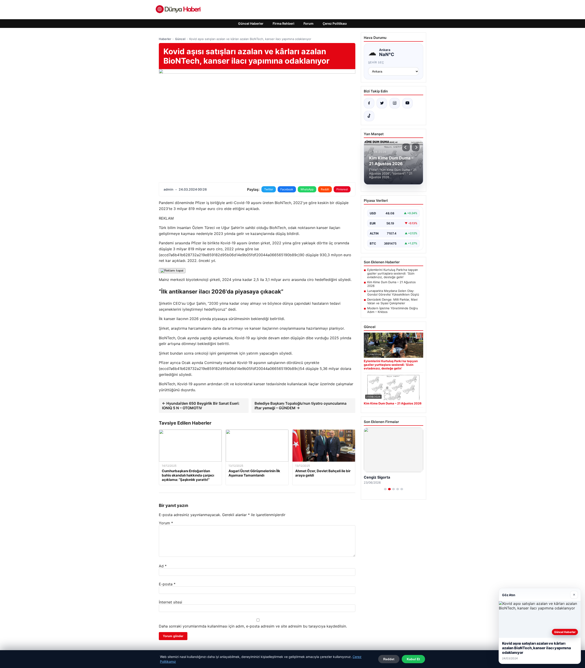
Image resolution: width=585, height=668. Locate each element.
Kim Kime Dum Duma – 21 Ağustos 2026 (391, 284)
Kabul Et (413, 659)
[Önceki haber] (406, 147)
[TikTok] (369, 116)
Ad (163, 566)
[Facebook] (369, 103)
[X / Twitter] (382, 103)
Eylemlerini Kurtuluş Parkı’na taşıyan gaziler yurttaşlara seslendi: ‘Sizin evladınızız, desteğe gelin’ (392, 273)
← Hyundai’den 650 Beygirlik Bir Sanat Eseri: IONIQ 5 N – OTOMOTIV (200, 405)
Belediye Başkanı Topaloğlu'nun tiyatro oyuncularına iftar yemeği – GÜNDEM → (300, 405)
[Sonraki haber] (416, 147)
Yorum (166, 523)
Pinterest (342, 189)
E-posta (167, 584)
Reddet (388, 659)
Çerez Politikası (335, 23)
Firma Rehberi (283, 23)
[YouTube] (407, 103)
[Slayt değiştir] (385, 489)
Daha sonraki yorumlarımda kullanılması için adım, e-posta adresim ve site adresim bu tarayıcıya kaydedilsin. (253, 626)
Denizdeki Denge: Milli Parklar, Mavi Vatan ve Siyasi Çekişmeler (392, 301)
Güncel (180, 39)
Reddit (325, 189)
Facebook (286, 189)
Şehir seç (376, 62)
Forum (308, 23)
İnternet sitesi (170, 602)
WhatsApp (307, 189)
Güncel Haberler (250, 23)
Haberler (165, 39)
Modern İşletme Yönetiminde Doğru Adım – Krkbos (392, 310)
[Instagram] (394, 103)
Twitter (268, 189)
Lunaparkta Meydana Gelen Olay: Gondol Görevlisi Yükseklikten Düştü (393, 292)
